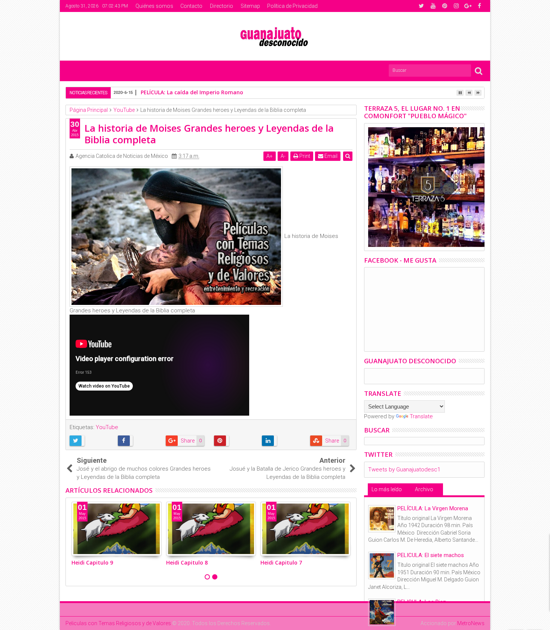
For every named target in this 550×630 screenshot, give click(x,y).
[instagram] (456, 6)
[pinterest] (444, 6)
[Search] (479, 70)
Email (330, 156)
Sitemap (250, 6)
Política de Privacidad (292, 6)
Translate (421, 416)
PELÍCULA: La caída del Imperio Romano (192, 92)
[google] (467, 6)
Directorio (221, 6)
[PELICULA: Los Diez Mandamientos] (382, 612)
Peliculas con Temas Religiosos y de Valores (118, 623)
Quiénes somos (154, 6)
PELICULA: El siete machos (430, 555)
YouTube (107, 427)
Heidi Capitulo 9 (92, 562)
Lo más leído (387, 489)
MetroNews (471, 623)
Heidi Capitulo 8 (187, 562)
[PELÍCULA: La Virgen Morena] (382, 519)
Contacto (191, 6)
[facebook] (479, 6)
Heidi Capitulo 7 (281, 562)
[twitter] (421, 6)
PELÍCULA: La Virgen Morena (432, 508)
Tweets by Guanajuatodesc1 (404, 469)
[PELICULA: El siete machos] (382, 565)
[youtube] (433, 6)
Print (304, 156)
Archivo (424, 489)
